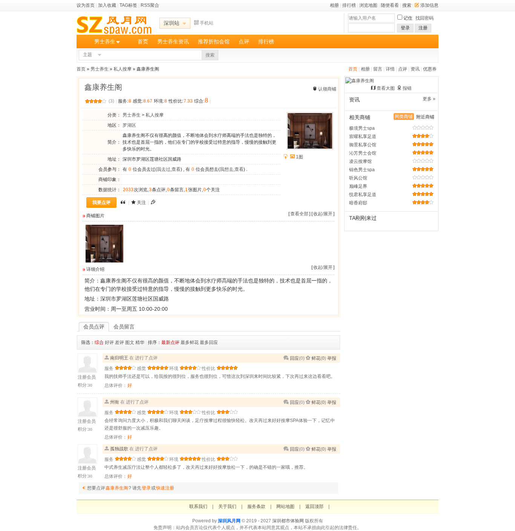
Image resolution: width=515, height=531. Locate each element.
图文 (129, 342)
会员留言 (124, 327)
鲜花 (315, 358)
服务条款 (256, 506)
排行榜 (349, 5)
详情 (390, 69)
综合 (99, 342)
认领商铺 (327, 89)
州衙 (114, 402)
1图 (299, 157)
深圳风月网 (229, 520)
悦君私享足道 (362, 194)
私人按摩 (122, 69)
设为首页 (86, 5)
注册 (423, 28)
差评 (119, 342)
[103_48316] (104, 261)
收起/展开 (323, 213)
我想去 (226, 169)
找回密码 (424, 18)
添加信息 (429, 5)
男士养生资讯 (173, 41)
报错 (407, 88)
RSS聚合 (150, 5)
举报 (331, 358)
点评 (244, 41)
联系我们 (198, 506)
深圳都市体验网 (288, 520)
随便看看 (390, 5)
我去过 (163, 169)
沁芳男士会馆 (362, 153)
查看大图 (386, 88)
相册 (334, 5)
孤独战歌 (119, 448)
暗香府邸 (358, 203)
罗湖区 (129, 125)
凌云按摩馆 (360, 161)
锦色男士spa (362, 169)
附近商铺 (425, 117)
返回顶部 (314, 506)
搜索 (406, 5)
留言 (377, 69)
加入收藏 (107, 5)
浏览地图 (368, 5)
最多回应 (209, 342)
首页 (143, 41)
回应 (294, 358)
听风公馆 (358, 178)
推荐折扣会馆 (214, 41)
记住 (407, 18)
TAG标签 (128, 5)
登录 (405, 28)
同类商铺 (404, 116)
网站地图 (285, 506)
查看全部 (299, 213)
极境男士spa (362, 128)
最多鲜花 (190, 342)
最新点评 (170, 342)
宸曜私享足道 (362, 136)
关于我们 (227, 506)
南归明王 (119, 358)
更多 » (429, 98)
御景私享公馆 (362, 144)
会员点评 (93, 327)
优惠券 (430, 69)
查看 (176, 169)
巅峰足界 (358, 186)
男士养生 (104, 41)
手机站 (206, 23)
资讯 (415, 69)
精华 (139, 342)
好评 (109, 342)
